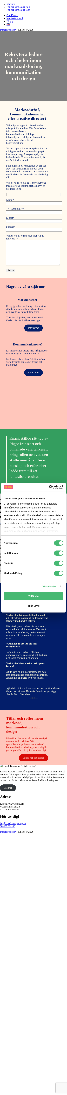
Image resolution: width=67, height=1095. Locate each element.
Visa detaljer (49, 586)
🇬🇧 (8, 24)
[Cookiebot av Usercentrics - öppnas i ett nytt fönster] (49, 487)
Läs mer (8, 787)
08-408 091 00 (7, 826)
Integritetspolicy (8, 29)
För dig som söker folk (18, 7)
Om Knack (12, 15)
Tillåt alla (33, 596)
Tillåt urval (34, 605)
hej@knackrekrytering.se (13, 823)
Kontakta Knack (15, 18)
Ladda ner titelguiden (33, 757)
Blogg (10, 21)
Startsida (11, 4)
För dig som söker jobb (18, 9)
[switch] (58, 553)
